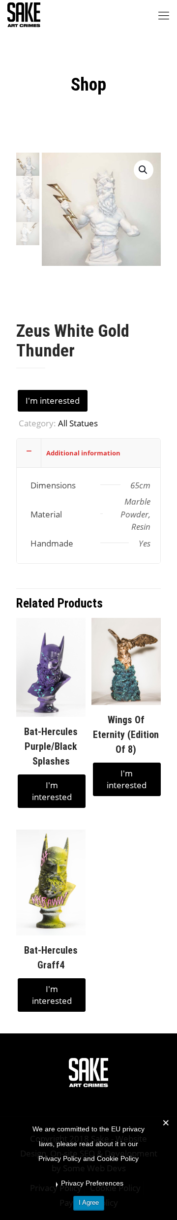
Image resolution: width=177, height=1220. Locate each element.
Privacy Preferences (92, 1183)
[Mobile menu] (163, 14)
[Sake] (23, 14)
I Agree (89, 1202)
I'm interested (53, 400)
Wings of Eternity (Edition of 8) (126, 734)
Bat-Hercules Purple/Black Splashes (51, 746)
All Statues (78, 423)
